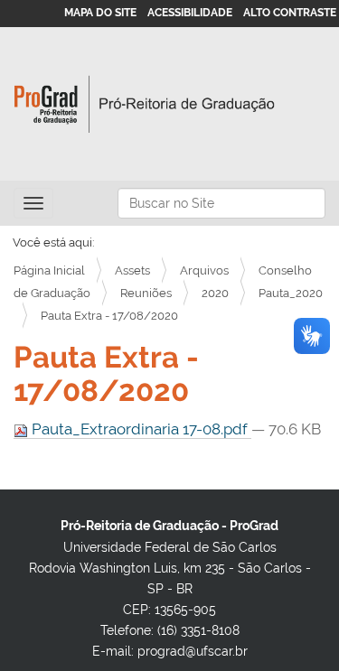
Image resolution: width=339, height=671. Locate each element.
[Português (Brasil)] (145, 104)
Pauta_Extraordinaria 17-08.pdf (139, 429)
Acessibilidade (189, 12)
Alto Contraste (289, 12)
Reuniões (146, 293)
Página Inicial (49, 270)
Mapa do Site (100, 12)
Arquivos (204, 270)
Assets (132, 270)
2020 (215, 293)
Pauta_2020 (291, 293)
